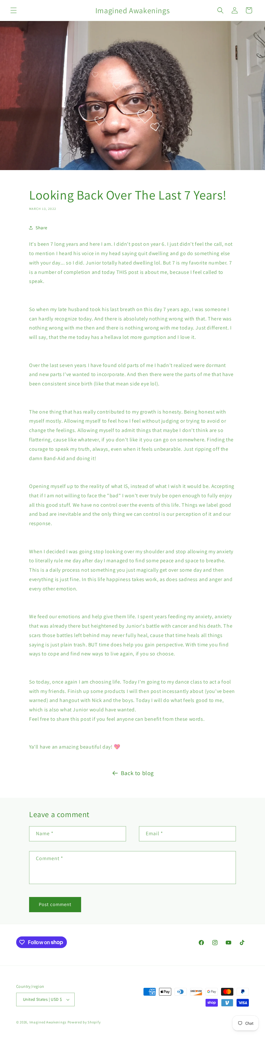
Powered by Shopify (84, 1022)
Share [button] (42, 228)
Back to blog (137, 773)
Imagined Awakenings (48, 1022)
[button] (13, 10)
